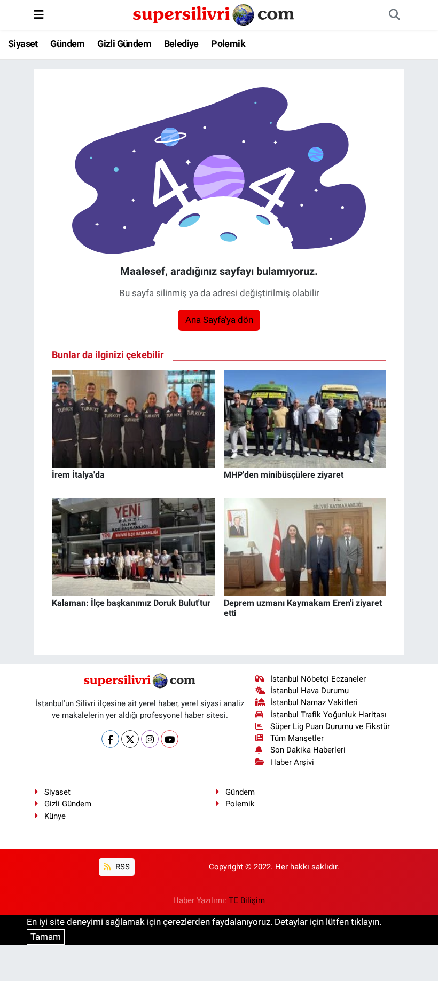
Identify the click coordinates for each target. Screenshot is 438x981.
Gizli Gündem (124, 43)
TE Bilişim (247, 900)
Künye (55, 816)
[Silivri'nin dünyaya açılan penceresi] (214, 13)
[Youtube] (169, 739)
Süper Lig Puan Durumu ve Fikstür (330, 726)
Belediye (181, 43)
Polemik (228, 43)
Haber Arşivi (292, 762)
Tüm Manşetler (297, 738)
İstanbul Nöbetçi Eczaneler (318, 679)
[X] (130, 739)
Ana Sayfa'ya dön (219, 319)
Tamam (45, 936)
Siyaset (23, 43)
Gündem (67, 43)
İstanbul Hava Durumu (309, 690)
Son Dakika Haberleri (308, 750)
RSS (121, 867)
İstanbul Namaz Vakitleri (314, 702)
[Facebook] (110, 739)
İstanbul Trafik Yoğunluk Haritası (328, 714)
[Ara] (394, 15)
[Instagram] (150, 739)
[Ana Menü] (39, 14)
